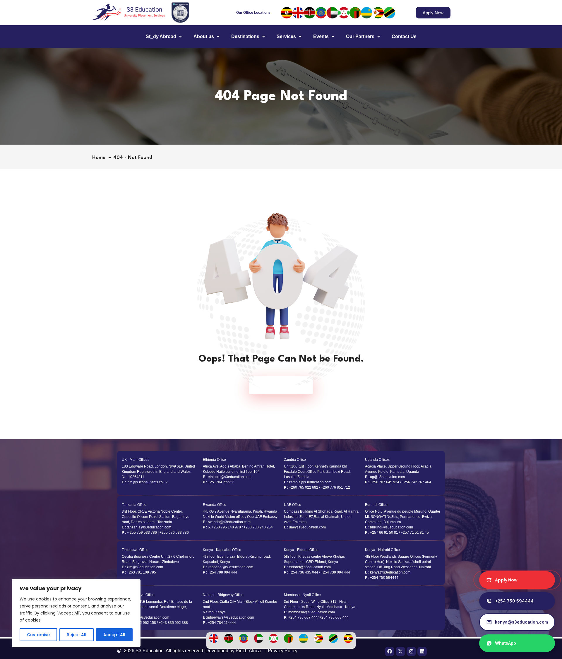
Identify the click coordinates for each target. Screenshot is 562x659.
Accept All (114, 635)
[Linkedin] (422, 651)
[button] (164, 36)
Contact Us (404, 36)
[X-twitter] (400, 651)
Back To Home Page (278, 385)
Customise (38, 635)
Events (321, 36)
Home (100, 157)
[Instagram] (411, 651)
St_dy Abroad (161, 36)
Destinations (245, 36)
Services (286, 36)
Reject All (76, 635)
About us (203, 36)
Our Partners (360, 36)
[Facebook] (389, 651)
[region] (76, 613)
